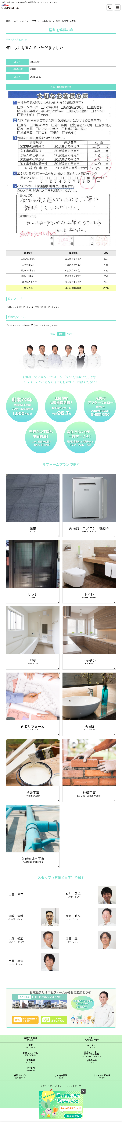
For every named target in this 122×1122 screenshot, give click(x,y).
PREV (52, 334)
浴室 (30, 1046)
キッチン (91, 1046)
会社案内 (30, 1069)
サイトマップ (74, 1086)
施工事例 (30, 1061)
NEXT (69, 334)
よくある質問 (61, 1076)
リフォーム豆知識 (101, 1076)
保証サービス (20, 1076)
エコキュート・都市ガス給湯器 (91, 1054)
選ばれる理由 (30, 1039)
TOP (61, 334)
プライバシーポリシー (53, 1086)
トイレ (91, 1039)
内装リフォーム (30, 1054)
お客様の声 (91, 1061)
